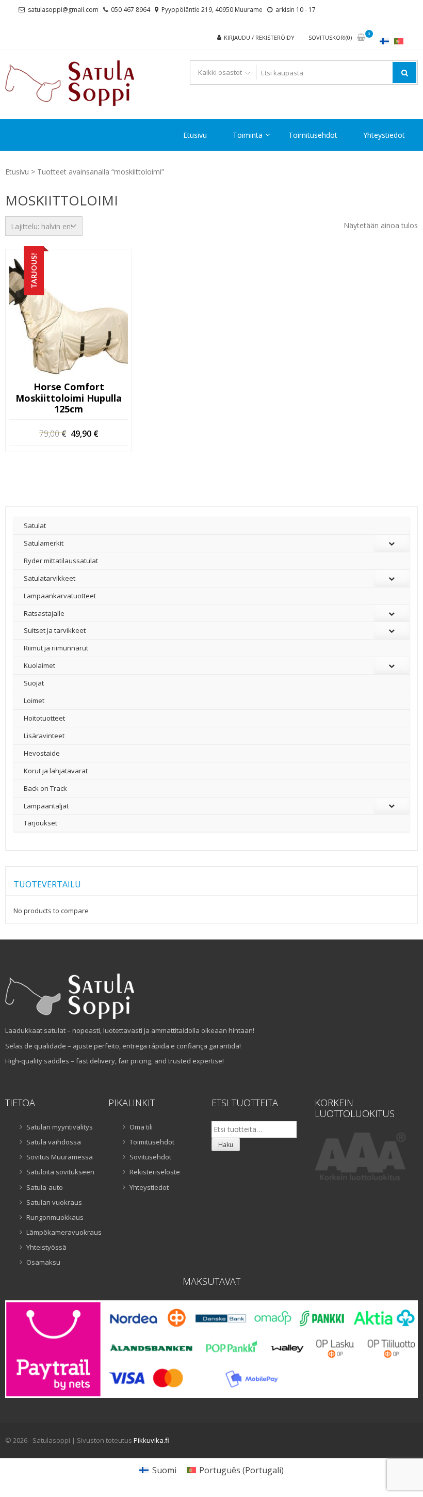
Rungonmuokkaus (55, 1217)
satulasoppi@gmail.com (63, 9)
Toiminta (248, 135)
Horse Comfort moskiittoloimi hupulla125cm (68, 398)
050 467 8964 (130, 9)
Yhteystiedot (384, 135)
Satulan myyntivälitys (59, 1127)
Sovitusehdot (150, 1156)
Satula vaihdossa (53, 1141)
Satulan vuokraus (54, 1202)
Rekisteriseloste (154, 1171)
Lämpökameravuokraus (61, 1232)
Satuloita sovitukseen (60, 1171)
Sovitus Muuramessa (59, 1156)
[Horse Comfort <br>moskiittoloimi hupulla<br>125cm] (68, 318)
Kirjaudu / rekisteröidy (259, 37)
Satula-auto (44, 1187)
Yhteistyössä (46, 1247)
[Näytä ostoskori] (361, 37)
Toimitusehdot (312, 135)
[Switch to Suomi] (384, 41)
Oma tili (141, 1127)
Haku (225, 1144)
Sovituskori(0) (330, 37)
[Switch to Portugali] (398, 41)
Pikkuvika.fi (151, 1440)
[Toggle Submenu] (391, 543)
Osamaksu (43, 1262)
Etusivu (195, 135)
